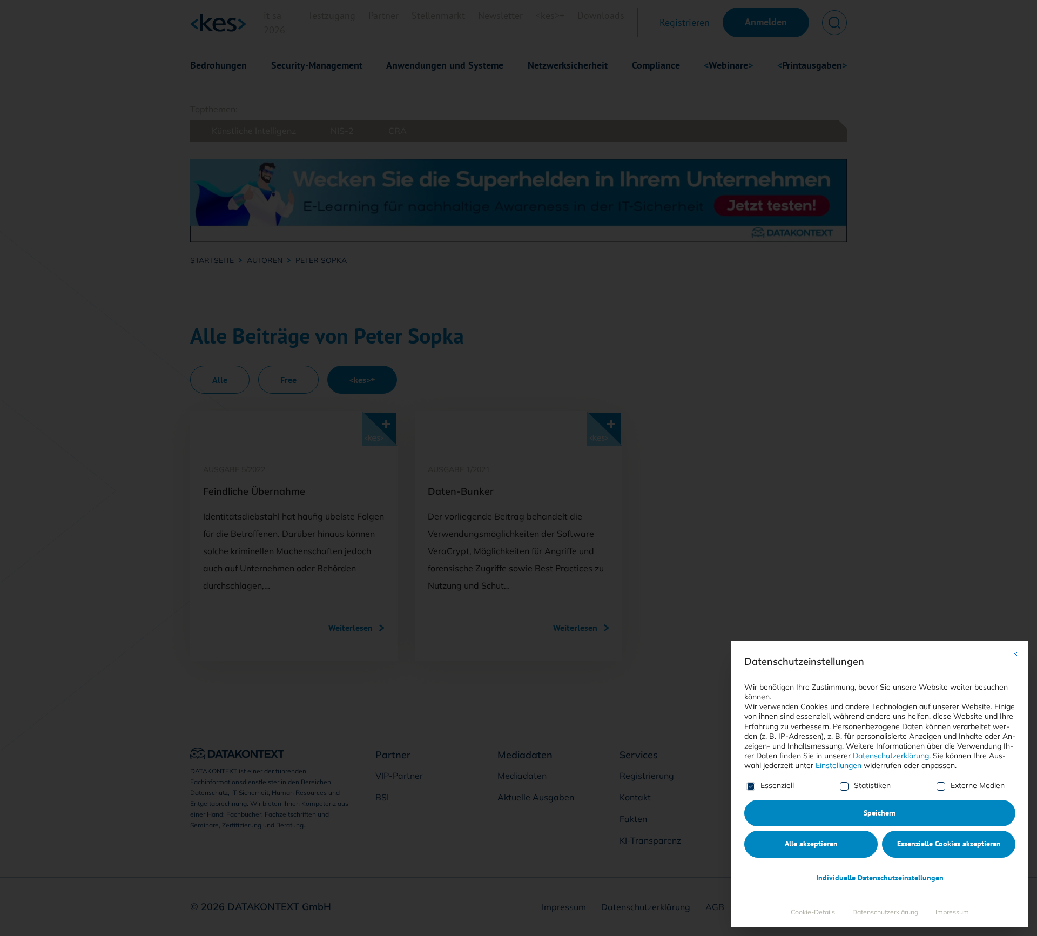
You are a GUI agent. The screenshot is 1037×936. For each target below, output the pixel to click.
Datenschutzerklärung (891, 755)
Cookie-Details (813, 912)
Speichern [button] (880, 813)
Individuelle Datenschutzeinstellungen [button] (880, 878)
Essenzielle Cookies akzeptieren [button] (949, 844)
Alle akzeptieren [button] (811, 844)
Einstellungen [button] (838, 765)
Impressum (952, 912)
